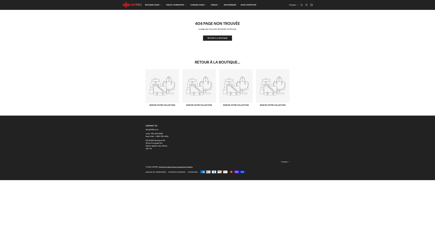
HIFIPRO (155, 167)
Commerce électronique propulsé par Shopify (176, 167)
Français (292, 5)
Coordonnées (193, 172)
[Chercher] (301, 4)
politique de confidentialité (156, 172)
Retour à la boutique (217, 38)
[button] (153, 5)
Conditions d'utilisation (177, 172)
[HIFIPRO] (132, 5)
